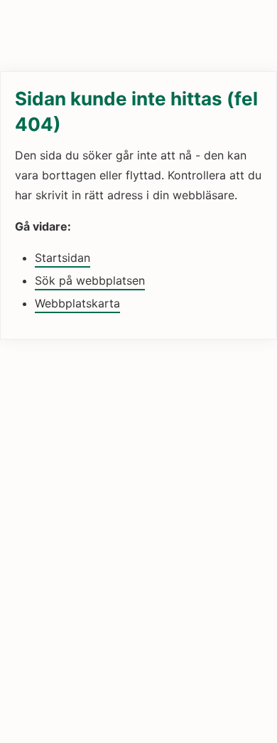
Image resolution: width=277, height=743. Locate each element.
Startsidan (62, 258)
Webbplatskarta (77, 303)
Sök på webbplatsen (90, 280)
